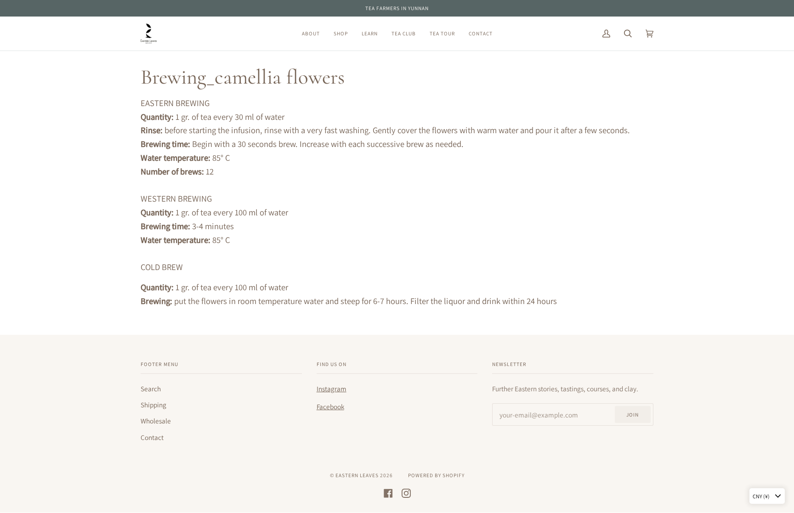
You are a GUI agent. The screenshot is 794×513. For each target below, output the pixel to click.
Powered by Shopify (436, 475)
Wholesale (156, 420)
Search (151, 388)
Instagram (331, 388)
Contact (152, 437)
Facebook (330, 406)
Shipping (153, 404)
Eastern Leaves (357, 475)
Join (632, 414)
